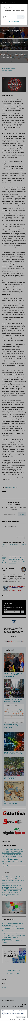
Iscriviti (21, 17)
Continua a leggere (14, 21)
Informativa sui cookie (8, 1014)
